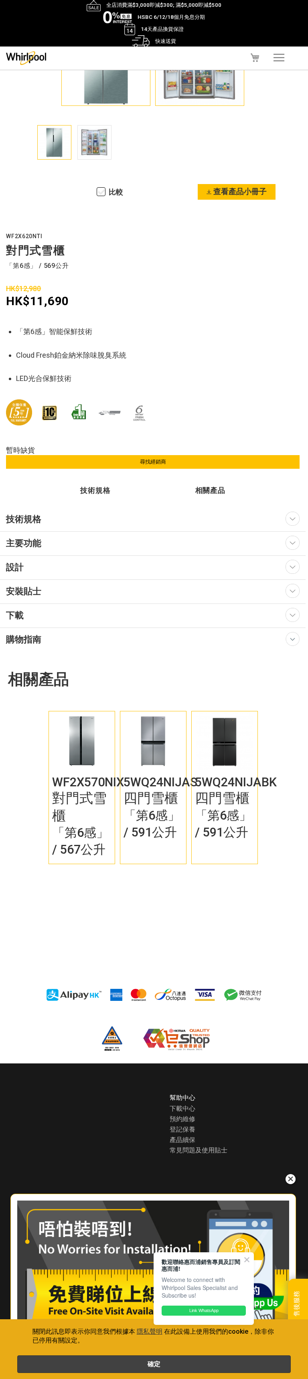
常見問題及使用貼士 (198, 1150)
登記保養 (182, 1129)
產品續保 (182, 1140)
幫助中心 (182, 1098)
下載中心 (182, 1108)
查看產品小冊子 (240, 191)
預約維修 (182, 1119)
